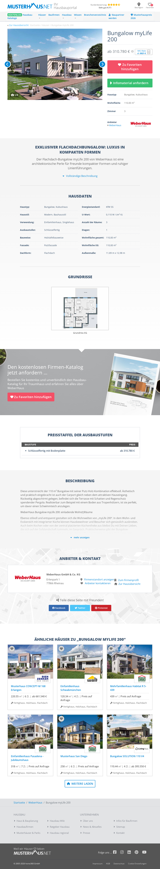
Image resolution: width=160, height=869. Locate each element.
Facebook (60, 607)
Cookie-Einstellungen (137, 863)
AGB (108, 863)
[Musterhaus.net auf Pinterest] (138, 852)
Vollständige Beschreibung (81, 176)
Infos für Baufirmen (126, 820)
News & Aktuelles (92, 826)
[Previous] (7, 64)
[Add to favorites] (12, 649)
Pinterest (102, 607)
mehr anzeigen (81, 537)
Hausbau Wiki (57, 820)
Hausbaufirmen (25, 826)
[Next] (102, 64)
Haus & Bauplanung (27, 820)
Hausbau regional (59, 832)
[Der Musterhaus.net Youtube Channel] (144, 852)
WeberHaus (35, 802)
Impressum (97, 863)
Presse (86, 832)
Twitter (81, 607)
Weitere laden (82, 783)
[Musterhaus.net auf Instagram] (124, 852)
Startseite (19, 802)
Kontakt (120, 832)
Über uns (88, 820)
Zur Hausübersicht (19, 25)
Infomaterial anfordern (131, 83)
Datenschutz (119, 863)
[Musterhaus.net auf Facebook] (116, 852)
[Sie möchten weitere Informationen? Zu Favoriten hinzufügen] (55, 64)
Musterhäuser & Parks (28, 832)
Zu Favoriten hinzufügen (131, 67)
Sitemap (120, 826)
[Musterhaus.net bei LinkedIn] (131, 852)
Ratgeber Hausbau (60, 826)
